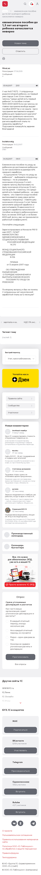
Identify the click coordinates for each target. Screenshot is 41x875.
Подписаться (21, 730)
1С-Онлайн (7, 696)
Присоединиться (20, 771)
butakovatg (8, 141)
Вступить (20, 791)
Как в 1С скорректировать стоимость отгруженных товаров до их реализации (20, 438)
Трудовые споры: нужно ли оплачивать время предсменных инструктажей (18, 476)
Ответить (20, 51)
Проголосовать (20, 657)
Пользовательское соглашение (17, 835)
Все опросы (20, 664)
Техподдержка (9, 857)
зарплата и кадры (11, 322)
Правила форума (10, 853)
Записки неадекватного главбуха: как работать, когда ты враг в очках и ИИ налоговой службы (20, 496)
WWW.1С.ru (8, 688)
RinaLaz (6, 68)
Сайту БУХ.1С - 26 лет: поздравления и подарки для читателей (20, 457)
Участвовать (20, 750)
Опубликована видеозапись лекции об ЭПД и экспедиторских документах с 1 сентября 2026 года (20, 516)
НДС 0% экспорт (32, 322)
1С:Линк (6, 692)
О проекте (7, 831)
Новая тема (20, 43)
